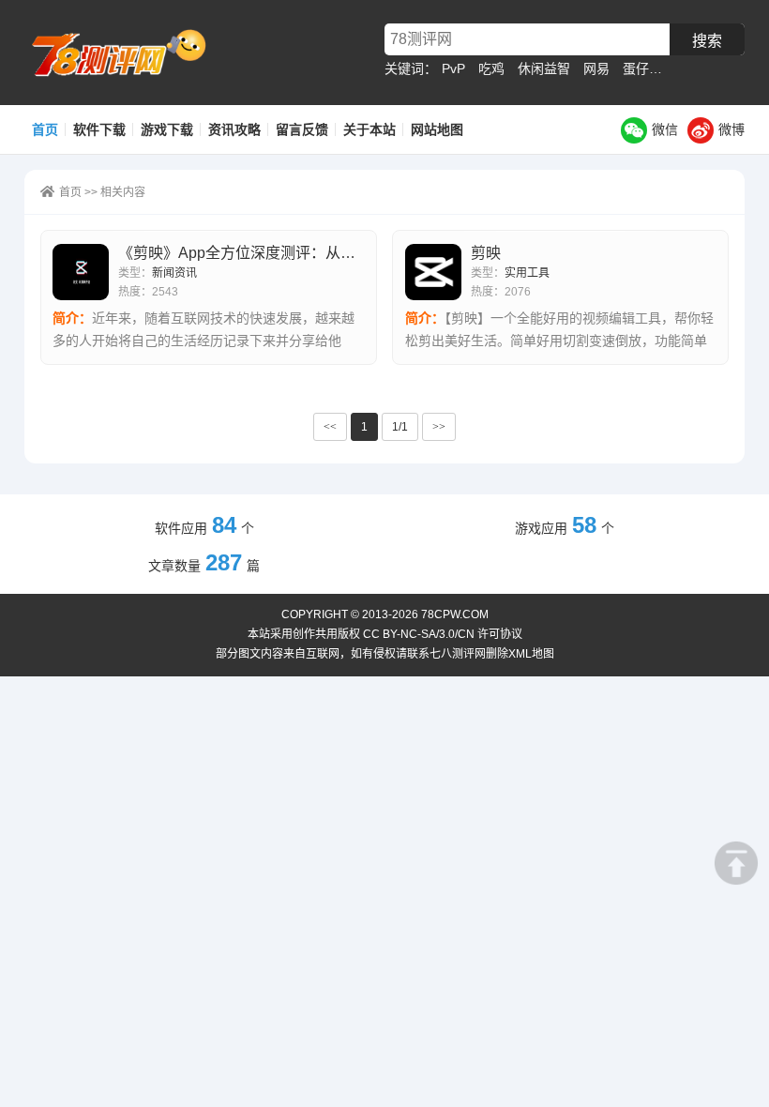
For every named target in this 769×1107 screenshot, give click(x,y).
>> (438, 426)
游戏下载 (167, 129)
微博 (731, 129)
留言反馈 (302, 129)
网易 (596, 68)
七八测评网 (126, 52)
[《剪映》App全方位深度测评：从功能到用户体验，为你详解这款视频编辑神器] (81, 272)
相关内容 (122, 192)
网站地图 (437, 129)
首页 (45, 129)
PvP (453, 68)
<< (330, 426)
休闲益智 (544, 68)
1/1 (400, 426)
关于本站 (369, 129)
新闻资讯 (174, 273)
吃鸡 (491, 68)
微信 (665, 129)
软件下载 (99, 129)
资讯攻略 (234, 129)
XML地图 (531, 653)
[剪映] (433, 272)
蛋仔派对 (649, 68)
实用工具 (527, 273)
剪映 (486, 253)
